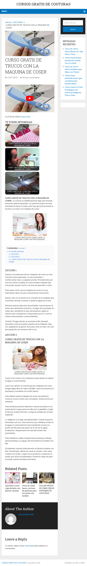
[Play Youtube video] (29, 98)
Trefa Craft (25, 117)
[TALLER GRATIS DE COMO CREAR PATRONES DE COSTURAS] (46, 477)
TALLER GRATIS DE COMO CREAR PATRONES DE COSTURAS (46, 489)
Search (72, 29)
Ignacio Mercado (26, 514)
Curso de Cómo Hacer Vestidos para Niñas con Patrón (73, 69)
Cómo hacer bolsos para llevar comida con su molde (73, 60)
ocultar (22, 248)
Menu (4, 11)
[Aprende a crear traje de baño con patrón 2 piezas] (12, 477)
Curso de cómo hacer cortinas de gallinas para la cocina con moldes (29, 490)
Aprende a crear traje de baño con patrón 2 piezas (12, 488)
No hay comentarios (31, 78)
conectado (29, 546)
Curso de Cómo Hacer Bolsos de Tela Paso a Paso (74, 51)
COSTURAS (12, 78)
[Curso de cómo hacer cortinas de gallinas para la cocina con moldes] (29, 477)
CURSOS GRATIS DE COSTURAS (43, 4)
